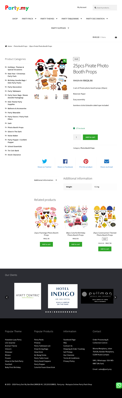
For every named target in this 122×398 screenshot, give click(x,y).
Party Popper (39, 364)
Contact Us (67, 346)
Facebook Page (69, 339)
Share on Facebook (65, 167)
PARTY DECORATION (95, 19)
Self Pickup (67, 352)
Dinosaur (8, 352)
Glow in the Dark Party (14, 361)
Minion (8, 355)
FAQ (65, 342)
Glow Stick (38, 352)
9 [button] (63, 312)
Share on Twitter (44, 167)
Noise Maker (13, 135)
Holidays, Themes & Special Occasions (16, 68)
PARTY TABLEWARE (70, 19)
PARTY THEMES (47, 19)
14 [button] (74, 312)
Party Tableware (14, 91)
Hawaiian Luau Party (13, 339)
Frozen (8, 358)
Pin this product (85, 167)
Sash (10, 123)
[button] (65, 61)
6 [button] (56, 312)
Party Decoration (15, 87)
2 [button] (48, 312)
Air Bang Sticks (40, 355)
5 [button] (54, 312)
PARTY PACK (27, 19)
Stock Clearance (14, 155)
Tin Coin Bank (13, 150)
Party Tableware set (42, 346)
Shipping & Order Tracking (74, 349)
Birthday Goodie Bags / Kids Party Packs (17, 81)
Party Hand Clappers (42, 361)
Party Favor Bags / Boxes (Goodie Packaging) (18, 96)
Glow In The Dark (15, 131)
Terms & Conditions (71, 358)
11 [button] (67, 312)
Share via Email (106, 167)
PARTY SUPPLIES (58, 28)
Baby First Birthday (13, 367)
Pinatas (37, 342)
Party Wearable (14, 112)
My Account (81, 7)
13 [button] (71, 312)
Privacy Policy (69, 361)
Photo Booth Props (20, 46)
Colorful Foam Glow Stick (44, 367)
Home (10, 46)
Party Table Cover (41, 358)
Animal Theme (11, 346)
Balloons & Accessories (17, 108)
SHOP (15, 19)
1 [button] (46, 312)
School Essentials (15, 146)
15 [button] (76, 312)
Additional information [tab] (43, 180)
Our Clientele (68, 355)
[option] (26, 296)
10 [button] (65, 312)
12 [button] (69, 312)
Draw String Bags (41, 349)
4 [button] (52, 312)
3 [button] (50, 312)
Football (8, 364)
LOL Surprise (10, 342)
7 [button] (59, 312)
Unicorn (8, 349)
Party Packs (39, 339)
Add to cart (90, 137)
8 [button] (61, 312)
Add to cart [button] (46, 244)
